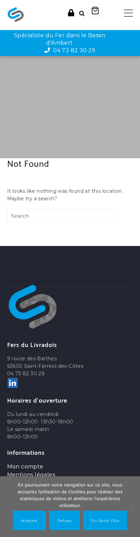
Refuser (64, 520)
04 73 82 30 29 (72, 50)
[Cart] (95, 10)
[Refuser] (131, 506)
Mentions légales (31, 474)
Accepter (29, 520)
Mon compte (25, 466)
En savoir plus (105, 520)
